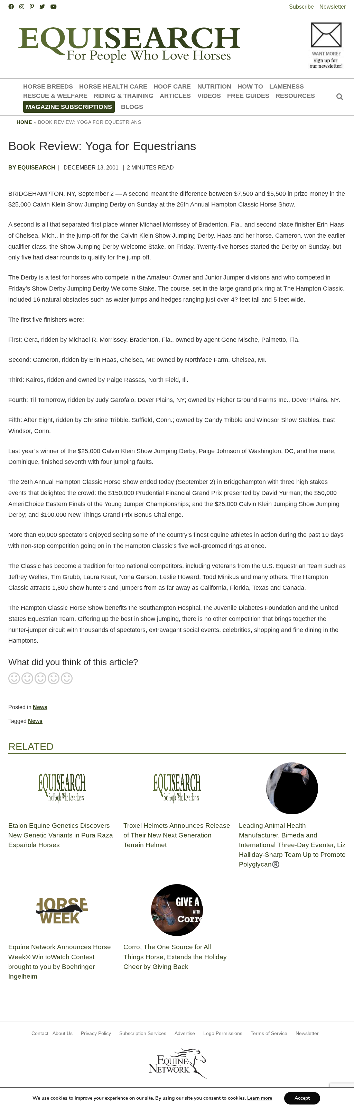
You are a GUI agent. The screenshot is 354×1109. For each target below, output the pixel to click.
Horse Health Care (113, 86)
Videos (209, 95)
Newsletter (332, 7)
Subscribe (301, 7)
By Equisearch (31, 168)
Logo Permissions (222, 1033)
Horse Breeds (48, 86)
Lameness (286, 86)
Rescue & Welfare (55, 95)
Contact (39, 1033)
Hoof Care (172, 86)
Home (24, 122)
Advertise (185, 1033)
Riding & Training (123, 95)
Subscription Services (142, 1033)
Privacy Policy (96, 1033)
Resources (295, 95)
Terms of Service (269, 1033)
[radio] (14, 679)
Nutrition (214, 86)
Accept (302, 1098)
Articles (175, 95)
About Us (63, 1033)
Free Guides (248, 95)
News (40, 707)
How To (250, 86)
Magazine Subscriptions (69, 106)
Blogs (132, 106)
